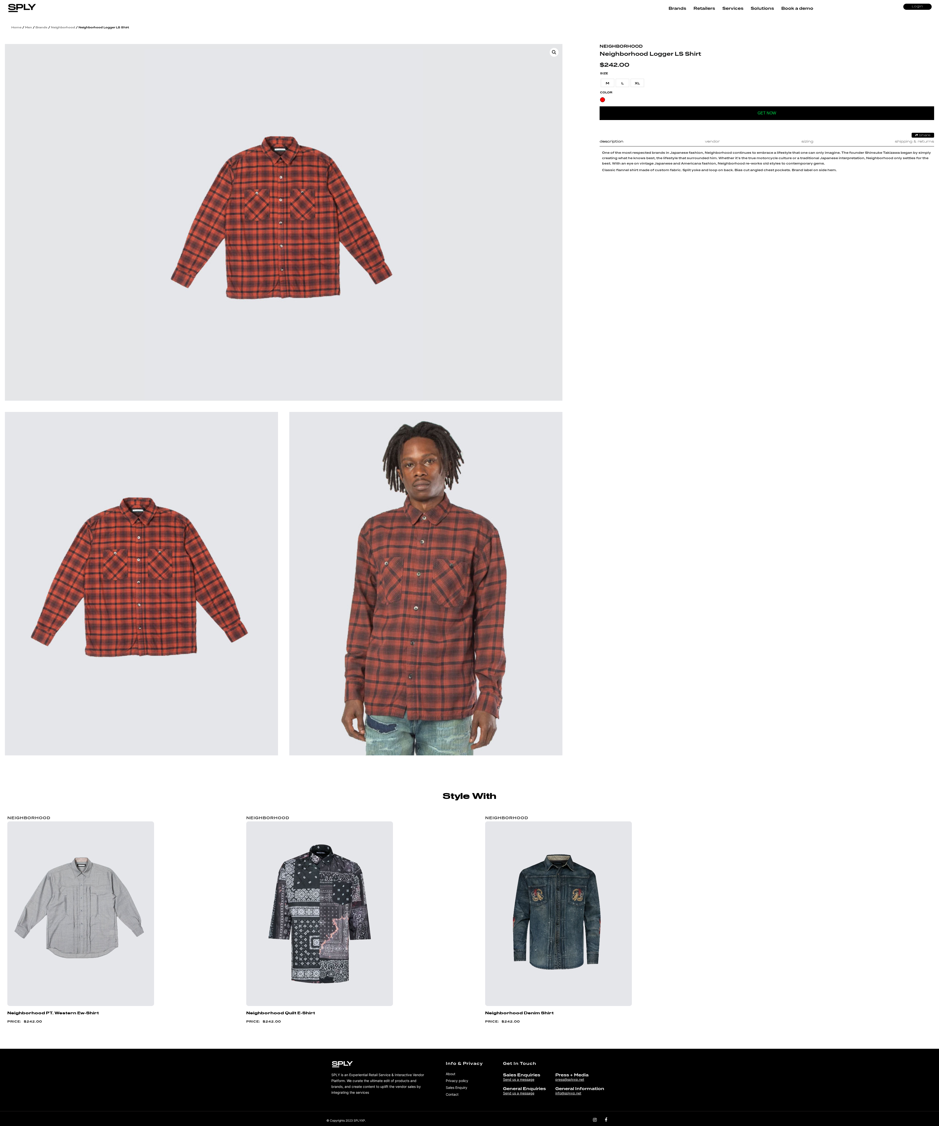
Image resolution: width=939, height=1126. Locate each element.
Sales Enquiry (456, 1087)
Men (28, 27)
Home (16, 27)
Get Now (767, 113)
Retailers (704, 8)
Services (732, 8)
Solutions (762, 8)
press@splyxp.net (569, 1079)
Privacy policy (457, 1081)
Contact (452, 1094)
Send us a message (518, 1079)
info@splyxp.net (568, 1093)
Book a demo (797, 8)
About (450, 1074)
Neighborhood (63, 27)
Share (924, 135)
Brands (677, 8)
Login (917, 6)
